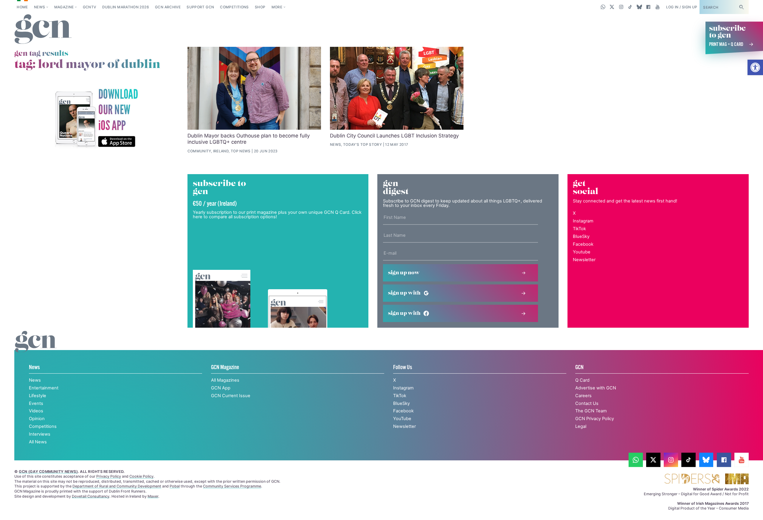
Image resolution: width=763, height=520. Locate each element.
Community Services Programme (232, 486)
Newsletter (584, 259)
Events (36, 403)
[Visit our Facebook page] (648, 7)
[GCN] (36, 347)
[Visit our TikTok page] (630, 7)
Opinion (37, 418)
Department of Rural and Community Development (116, 486)
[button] (755, 67)
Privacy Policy (108, 476)
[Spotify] (96, 118)
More (277, 7)
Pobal (175, 486)
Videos (36, 411)
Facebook (583, 244)
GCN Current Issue (230, 395)
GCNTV (89, 7)
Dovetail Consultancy (90, 496)
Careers (583, 395)
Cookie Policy (141, 476)
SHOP (260, 7)
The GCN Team (591, 411)
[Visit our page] (636, 460)
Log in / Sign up (681, 7)
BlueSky (581, 236)
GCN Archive (168, 7)
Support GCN (200, 7)
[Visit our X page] (612, 7)
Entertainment (43, 388)
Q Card (582, 380)
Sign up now (404, 272)
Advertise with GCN (595, 388)
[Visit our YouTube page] (657, 7)
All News (38, 442)
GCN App (220, 388)
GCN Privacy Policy (594, 418)
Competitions (234, 7)
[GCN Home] (43, 29)
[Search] (741, 7)
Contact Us (586, 403)
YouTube (402, 418)
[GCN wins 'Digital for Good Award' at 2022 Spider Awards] (692, 479)
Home (22, 7)
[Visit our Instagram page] (621, 7)
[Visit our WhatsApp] (603, 7)
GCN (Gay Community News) (48, 471)
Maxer (153, 496)
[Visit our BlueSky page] (639, 7)
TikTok (579, 228)
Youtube (581, 252)
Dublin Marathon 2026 (125, 7)
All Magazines (225, 380)
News (39, 7)
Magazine (64, 7)
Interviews (39, 434)
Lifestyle (37, 395)
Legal (580, 426)
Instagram (583, 221)
